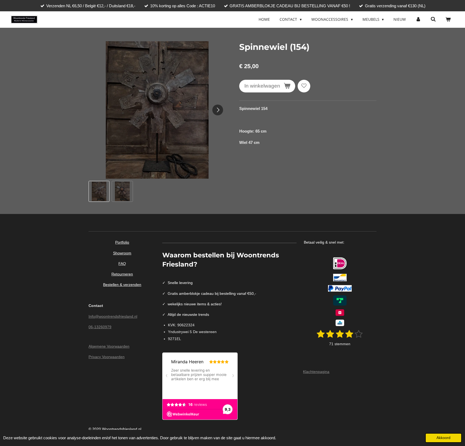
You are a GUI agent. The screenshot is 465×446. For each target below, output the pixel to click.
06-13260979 (100, 327)
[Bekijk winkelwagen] (448, 19)
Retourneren (122, 274)
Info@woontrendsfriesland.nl (113, 316)
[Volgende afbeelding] (217, 110)
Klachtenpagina (316, 371)
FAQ (122, 263)
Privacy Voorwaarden (107, 357)
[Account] (418, 19)
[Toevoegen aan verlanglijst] (304, 86)
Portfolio (122, 242)
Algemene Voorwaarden (109, 346)
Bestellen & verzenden (122, 284)
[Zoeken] (433, 19)
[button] (99, 191)
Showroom (122, 253)
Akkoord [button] (443, 438)
